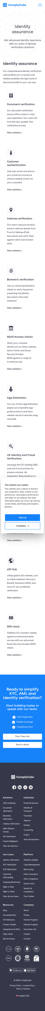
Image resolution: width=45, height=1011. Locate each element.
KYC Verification (9, 865)
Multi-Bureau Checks (8, 830)
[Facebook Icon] (14, 787)
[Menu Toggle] (40, 5)
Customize (21, 526)
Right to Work (9, 892)
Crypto (27, 835)
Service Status (9, 939)
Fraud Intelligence (10, 841)
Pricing (26, 915)
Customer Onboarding (8, 876)
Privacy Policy (15, 986)
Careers (27, 934)
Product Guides (9, 925)
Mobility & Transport (28, 809)
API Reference (9, 920)
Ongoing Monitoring (11, 882)
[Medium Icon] (31, 787)
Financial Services (31, 803)
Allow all (22, 518)
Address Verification (11, 824)
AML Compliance (31, 879)
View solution (13, 132)
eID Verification (9, 837)
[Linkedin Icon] (20, 787)
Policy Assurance (31, 874)
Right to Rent (8, 887)
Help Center (8, 934)
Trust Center (29, 897)
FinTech (27, 826)
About (26, 911)
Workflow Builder (31, 860)
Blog (5, 911)
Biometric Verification (7, 817)
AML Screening (9, 803)
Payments (28, 816)
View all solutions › (10, 846)
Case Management (32, 865)
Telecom (27, 821)
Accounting (28, 830)
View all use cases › (11, 897)
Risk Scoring (29, 870)
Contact (27, 939)
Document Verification (7, 809)
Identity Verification (11, 860)
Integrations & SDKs (11, 930)
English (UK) (24, 996)
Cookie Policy (28, 986)
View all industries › (32, 840)
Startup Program (31, 925)
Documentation (9, 915)
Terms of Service (23, 989)
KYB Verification (9, 870)
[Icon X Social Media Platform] (25, 787)
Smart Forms (29, 884)
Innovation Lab (30, 930)
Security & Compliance (29, 890)
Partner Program (31, 920)
